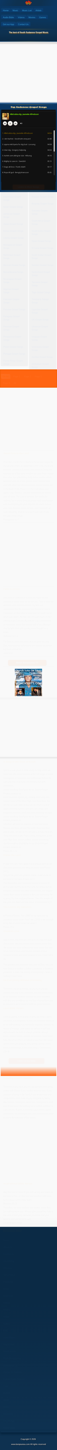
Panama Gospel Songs (14, 309)
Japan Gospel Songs (13, 224)
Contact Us (23, 24)
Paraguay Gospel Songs (11, 318)
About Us (7, 1247)
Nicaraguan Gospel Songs (12, 280)
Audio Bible (8, 17)
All (15, 383)
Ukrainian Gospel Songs (40, 328)
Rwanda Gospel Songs (43, 204)
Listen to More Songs (28, 187)
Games (42, 17)
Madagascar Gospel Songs (12, 246)
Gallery (6, 1323)
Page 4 (6, 383)
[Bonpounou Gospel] (28, 3)
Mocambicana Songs (13, 272)
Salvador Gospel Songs (39, 212)
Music (15, 10)
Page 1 (16, 376)
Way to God (8, 1344)
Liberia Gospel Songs (13, 238)
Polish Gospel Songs (13, 347)
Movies (31, 17)
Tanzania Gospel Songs (40, 284)
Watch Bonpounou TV (27, 663)
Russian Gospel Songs (42, 197)
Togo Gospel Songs (41, 292)
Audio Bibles (9, 1337)
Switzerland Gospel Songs (41, 273)
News (6, 1407)
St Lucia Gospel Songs (42, 248)
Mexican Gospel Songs (14, 265)
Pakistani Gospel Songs (11, 301)
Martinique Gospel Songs (12, 256)
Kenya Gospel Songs (13, 231)
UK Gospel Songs (40, 319)
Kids (5, 1330)
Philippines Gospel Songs (12, 338)
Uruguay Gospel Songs (39, 338)
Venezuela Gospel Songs (40, 348)
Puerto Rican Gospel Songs (13, 362)
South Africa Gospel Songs (41, 222)
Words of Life (9, 1351)
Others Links (9, 1428)
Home (6, 10)
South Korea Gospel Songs (41, 232)
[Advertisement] (28, 73)
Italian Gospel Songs (13, 207)
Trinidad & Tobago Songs (40, 301)
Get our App (8, 24)
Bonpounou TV (10, 1365)
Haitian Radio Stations (14, 1379)
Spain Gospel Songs (41, 241)
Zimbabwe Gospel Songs (40, 365)
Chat (5, 1386)
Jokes (6, 1400)
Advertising (8, 1261)
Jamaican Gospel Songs (11, 215)
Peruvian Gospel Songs (11, 328)
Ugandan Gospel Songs (40, 311)
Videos (21, 17)
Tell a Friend (9, 1275)
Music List (27, 10)
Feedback (8, 1282)
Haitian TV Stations (12, 1372)
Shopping (7, 1414)
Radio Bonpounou (12, 1358)
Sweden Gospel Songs (42, 265)
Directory (7, 1268)
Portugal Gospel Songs (14, 354)
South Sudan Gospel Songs (41, 256)
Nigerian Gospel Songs (11, 291)
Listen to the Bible (26, 1061)
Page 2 (27, 376)
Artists (38, 10)
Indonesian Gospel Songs (12, 198)
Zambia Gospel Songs (42, 357)
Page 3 (38, 376)
